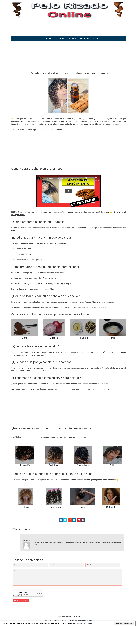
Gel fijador (111, 507)
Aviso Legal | (48, 620)
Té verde (83, 337)
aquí (64, 243)
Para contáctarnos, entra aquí (83, 620)
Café (24, 337)
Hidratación (24, 465)
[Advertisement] (68, 56)
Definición (54, 465)
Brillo (112, 465)
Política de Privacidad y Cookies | (63, 620)
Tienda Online (61, 38)
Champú (82, 507)
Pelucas (25, 507)
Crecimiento (83, 465)
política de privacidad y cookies (82, 623)
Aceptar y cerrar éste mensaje (124, 623)
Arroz (112, 337)
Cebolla (54, 337)
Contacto (96, 38)
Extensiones (54, 507)
